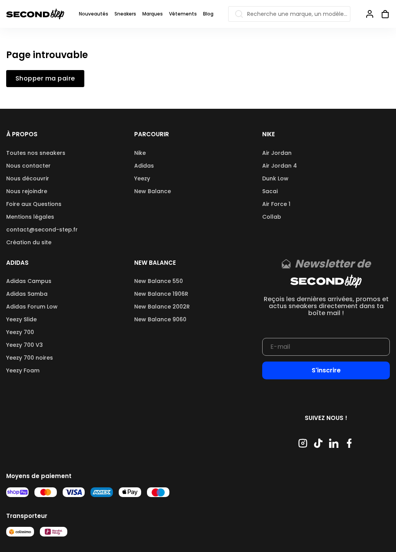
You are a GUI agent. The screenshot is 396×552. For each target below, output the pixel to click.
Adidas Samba (27, 294)
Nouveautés (93, 13)
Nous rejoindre (26, 191)
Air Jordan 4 (279, 166)
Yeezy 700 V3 (24, 345)
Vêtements (183, 13)
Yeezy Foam (22, 370)
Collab (271, 217)
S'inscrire (326, 370)
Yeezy (142, 178)
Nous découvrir (27, 178)
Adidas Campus (28, 281)
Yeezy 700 (20, 332)
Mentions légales (30, 217)
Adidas (144, 166)
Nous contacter (28, 166)
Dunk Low (275, 178)
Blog (208, 13)
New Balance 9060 (160, 319)
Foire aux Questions (33, 204)
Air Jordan (277, 153)
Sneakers (125, 13)
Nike (140, 153)
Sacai (270, 191)
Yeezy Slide (21, 319)
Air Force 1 (276, 204)
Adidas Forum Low (32, 306)
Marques (152, 13)
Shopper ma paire (45, 78)
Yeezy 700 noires (29, 358)
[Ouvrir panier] (382, 14)
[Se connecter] (369, 14)
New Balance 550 (158, 281)
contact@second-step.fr (42, 229)
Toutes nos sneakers (35, 153)
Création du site (28, 242)
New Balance (152, 191)
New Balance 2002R (162, 306)
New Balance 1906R (161, 294)
